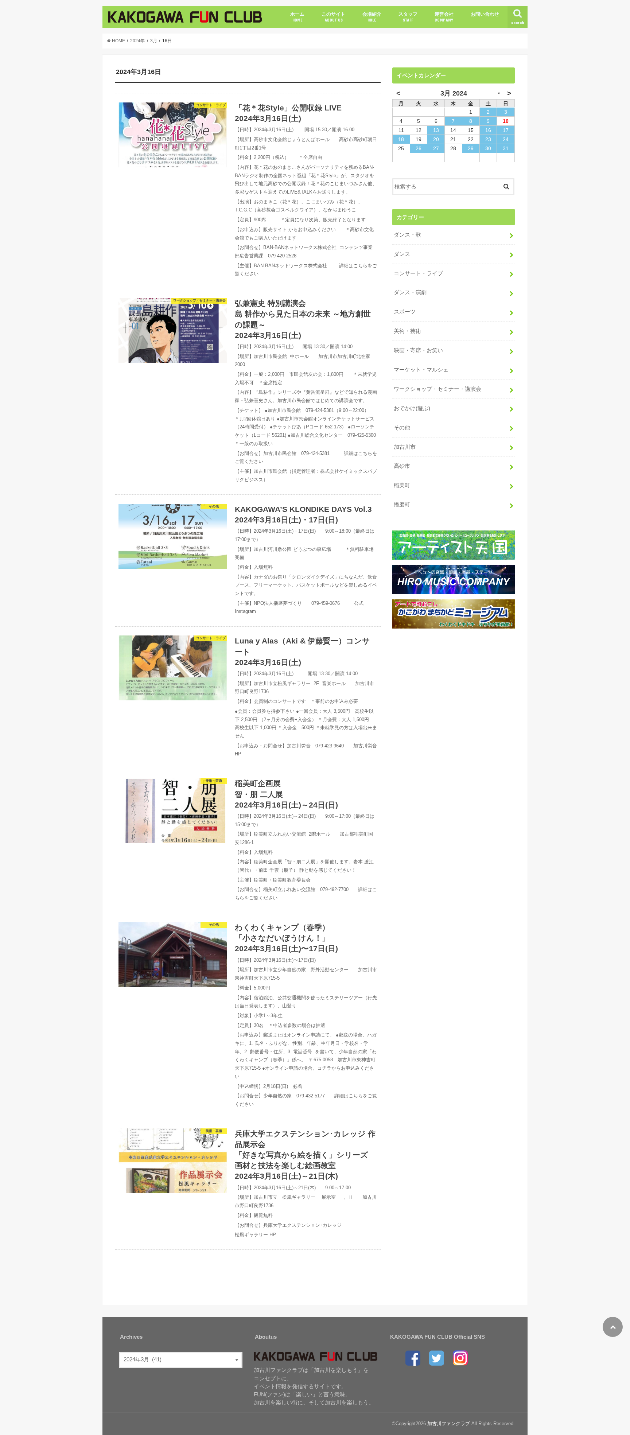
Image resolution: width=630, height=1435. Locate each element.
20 (436, 139)
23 (488, 139)
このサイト (333, 16)
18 (401, 139)
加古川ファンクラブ (448, 1423)
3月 (153, 41)
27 (436, 148)
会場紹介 (371, 16)
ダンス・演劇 (410, 292)
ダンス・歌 (407, 235)
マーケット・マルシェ (421, 370)
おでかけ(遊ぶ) (412, 408)
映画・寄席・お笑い (418, 350)
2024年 (137, 41)
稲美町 (402, 485)
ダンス (402, 254)
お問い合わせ (485, 14)
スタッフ (407, 16)
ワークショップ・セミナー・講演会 (437, 389)
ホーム (297, 16)
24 (506, 139)
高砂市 (402, 466)
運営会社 (444, 16)
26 (418, 148)
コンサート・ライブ (418, 273)
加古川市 (405, 447)
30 (488, 148)
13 (436, 130)
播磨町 (402, 505)
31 (506, 148)
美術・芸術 (407, 331)
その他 (402, 428)
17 (506, 130)
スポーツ (405, 312)
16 (488, 130)
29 (471, 148)
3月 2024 (453, 93)
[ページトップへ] (613, 1327)
